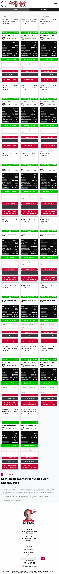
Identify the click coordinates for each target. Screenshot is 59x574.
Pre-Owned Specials (29, 549)
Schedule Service (29, 554)
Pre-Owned (29, 546)
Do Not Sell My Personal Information (44, 571)
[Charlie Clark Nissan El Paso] (13, 4)
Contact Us (6, 571)
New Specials (29, 548)
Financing (29, 540)
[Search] (43, 558)
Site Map (31, 571)
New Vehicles (29, 545)
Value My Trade (10, 75)
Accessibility (14, 571)
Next (11, 475)
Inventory (28, 543)
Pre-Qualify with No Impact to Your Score (10, 80)
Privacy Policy (23, 571)
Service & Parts (29, 552)
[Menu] (55, 3)
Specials (29, 551)
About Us (29, 536)
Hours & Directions (29, 538)
